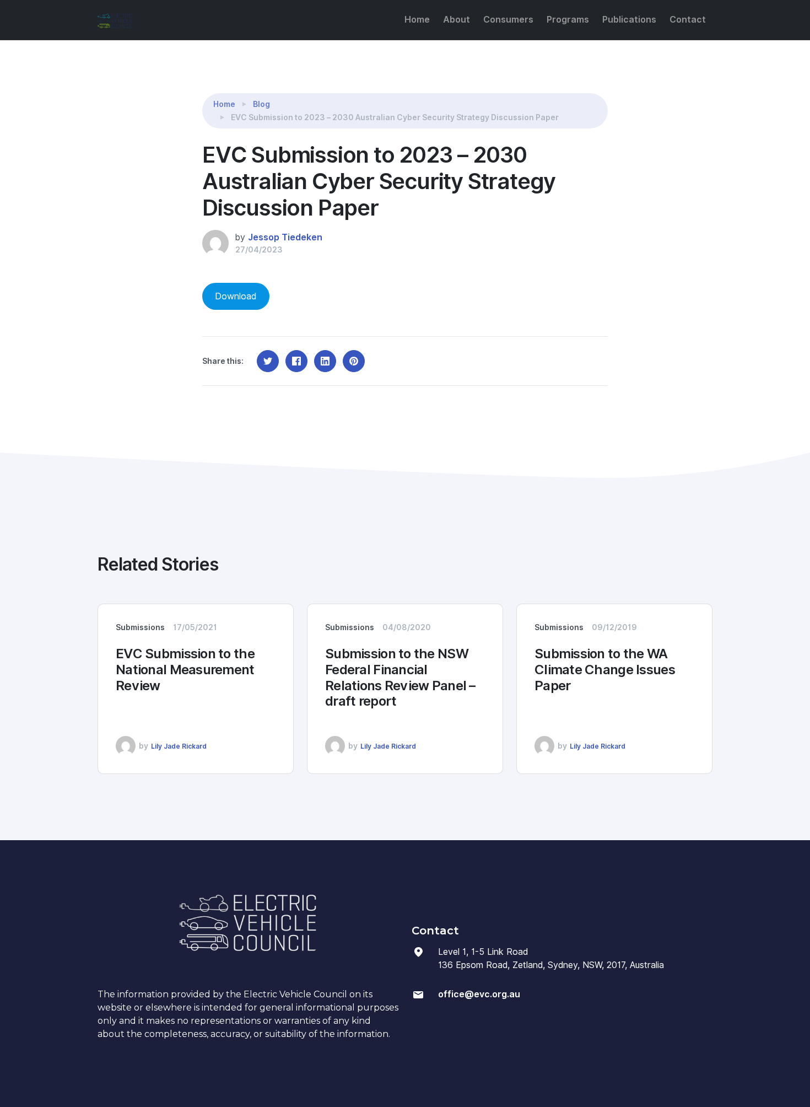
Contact (687, 19)
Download (235, 296)
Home (417, 19)
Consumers (508, 19)
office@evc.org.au (479, 994)
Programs (568, 19)
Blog (261, 104)
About (456, 19)
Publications (629, 19)
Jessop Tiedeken (285, 237)
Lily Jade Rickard (179, 746)
